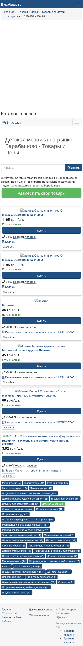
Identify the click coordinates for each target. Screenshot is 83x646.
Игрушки (13, 122)
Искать (75, 167)
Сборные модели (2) (13, 545)
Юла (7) (6, 566)
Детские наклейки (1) (58, 571)
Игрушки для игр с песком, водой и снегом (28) (54, 561)
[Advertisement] (41, 65)
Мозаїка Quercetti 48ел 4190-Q (22, 215)
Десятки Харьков (69, 640)
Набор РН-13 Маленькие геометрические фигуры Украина (35, 441)
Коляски (9, 241)
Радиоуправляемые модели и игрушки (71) (25, 529)
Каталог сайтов (11, 617)
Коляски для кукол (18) (14, 488)
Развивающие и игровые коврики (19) (48, 545)
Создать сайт (10, 613)
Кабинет (7, 621)
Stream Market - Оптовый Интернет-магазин (32, 470)
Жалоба (8, 246)
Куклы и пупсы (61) (57, 482)
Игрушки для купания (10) (65, 498)
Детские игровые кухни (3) (16, 550)
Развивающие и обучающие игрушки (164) (25, 524)
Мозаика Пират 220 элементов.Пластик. (29, 395)
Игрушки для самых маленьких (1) (20, 503)
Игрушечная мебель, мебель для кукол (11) (25, 587)
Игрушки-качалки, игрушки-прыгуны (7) (23, 571)
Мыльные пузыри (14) (14, 561)
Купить (41, 230)
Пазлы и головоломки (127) (61, 540)
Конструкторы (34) (34, 482)
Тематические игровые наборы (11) (21, 535)
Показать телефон (24, 236)
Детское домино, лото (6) (27, 566)
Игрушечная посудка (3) (15, 514)
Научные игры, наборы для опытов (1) (23, 555)
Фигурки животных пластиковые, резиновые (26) (28, 582)
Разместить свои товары (41, 193)
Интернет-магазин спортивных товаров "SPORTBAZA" (39, 332)
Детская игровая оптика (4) (62, 555)
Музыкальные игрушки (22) (59, 535)
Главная (7, 609)
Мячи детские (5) (11, 482)
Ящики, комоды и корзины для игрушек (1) (57, 550)
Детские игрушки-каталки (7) (17, 509)
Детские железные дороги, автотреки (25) (25, 498)
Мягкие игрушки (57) (41, 488)
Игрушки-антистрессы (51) (16, 592)
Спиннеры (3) (65, 582)
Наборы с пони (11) (13, 576)
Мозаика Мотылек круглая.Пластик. (26, 350)
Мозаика (8, 305)
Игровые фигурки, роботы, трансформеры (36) (27, 519)
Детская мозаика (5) (53, 503)
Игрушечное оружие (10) (49, 509)
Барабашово (11, 4)
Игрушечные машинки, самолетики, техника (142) (29, 493)
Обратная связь (39, 615)
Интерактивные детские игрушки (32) (22, 540)
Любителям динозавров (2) (41, 576)
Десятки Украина (69, 632)
